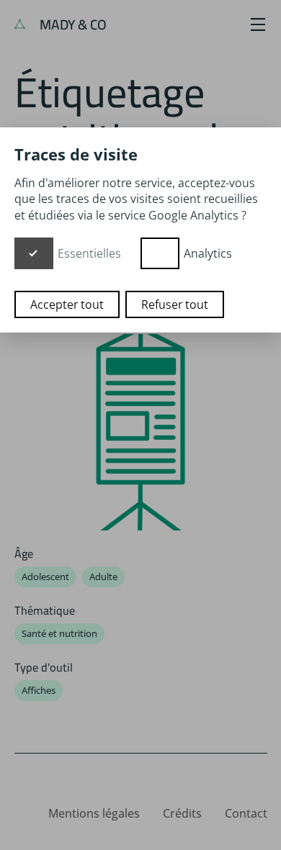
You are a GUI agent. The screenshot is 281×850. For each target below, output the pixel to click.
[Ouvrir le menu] (258, 24)
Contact (246, 813)
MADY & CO (72, 24)
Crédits (182, 813)
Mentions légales (94, 813)
